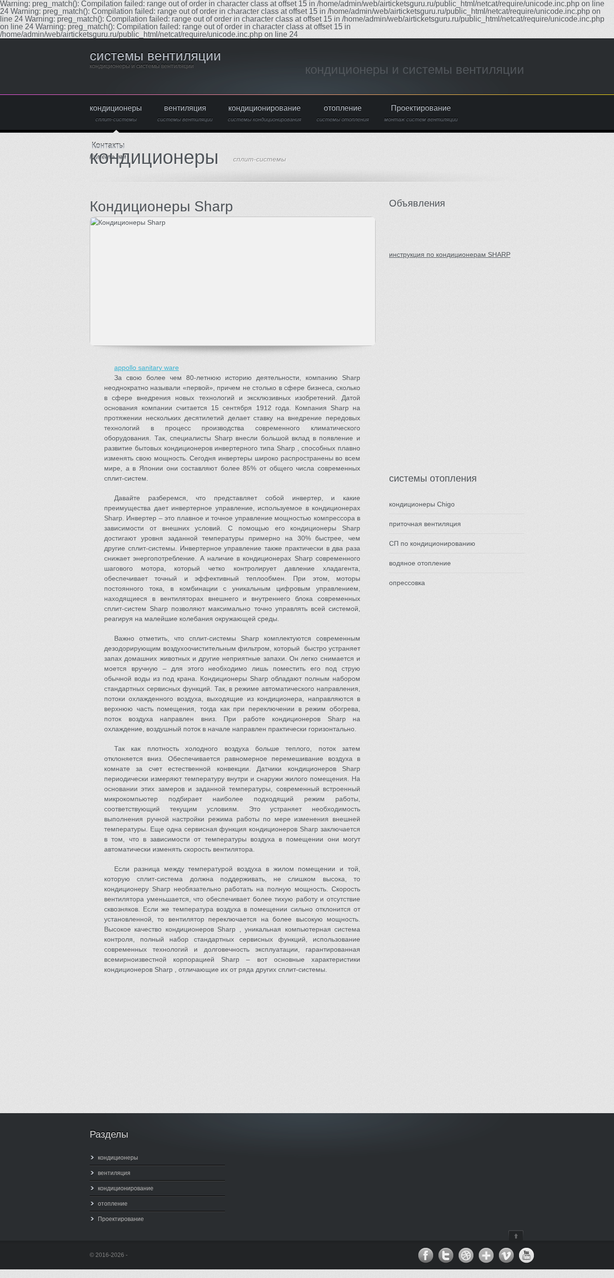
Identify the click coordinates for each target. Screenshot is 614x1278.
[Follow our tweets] (445, 1255)
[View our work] (465, 1255)
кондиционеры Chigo (422, 504)
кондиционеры (116, 113)
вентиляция (185, 113)
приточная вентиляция (425, 524)
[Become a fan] (425, 1255)
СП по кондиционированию (432, 543)
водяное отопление (420, 563)
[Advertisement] (446, 376)
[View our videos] (506, 1255)
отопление (343, 113)
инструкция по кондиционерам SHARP (449, 254)
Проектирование (421, 113)
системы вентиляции (155, 55)
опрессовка (407, 583)
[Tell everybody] (486, 1255)
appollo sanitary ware (146, 367)
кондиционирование (264, 113)
